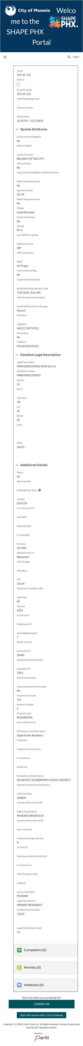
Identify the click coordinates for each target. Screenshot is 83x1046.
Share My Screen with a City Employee (41, 1015)
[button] (69, 57)
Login (76, 56)
